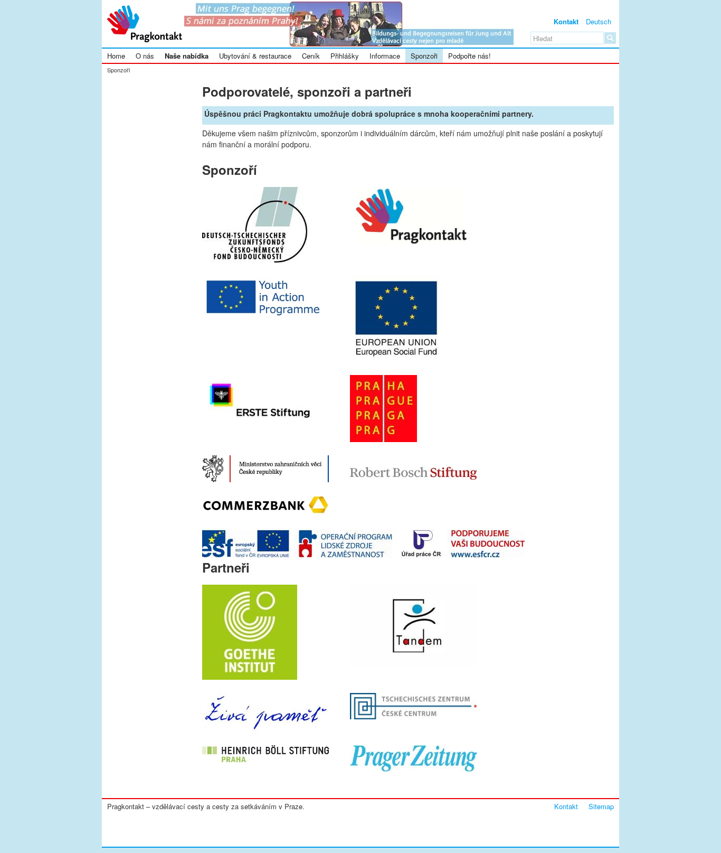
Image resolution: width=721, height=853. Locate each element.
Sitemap (601, 806)
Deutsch (598, 21)
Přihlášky (344, 56)
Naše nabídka (186, 56)
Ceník (311, 56)
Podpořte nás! (469, 56)
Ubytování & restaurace (255, 56)
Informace (384, 56)
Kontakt (566, 21)
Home (116, 56)
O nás (145, 56)
